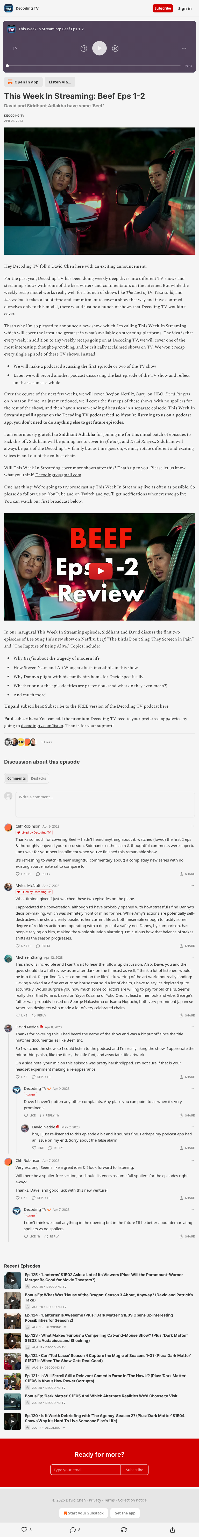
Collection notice (132, 1500)
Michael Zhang (29, 957)
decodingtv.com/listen (42, 725)
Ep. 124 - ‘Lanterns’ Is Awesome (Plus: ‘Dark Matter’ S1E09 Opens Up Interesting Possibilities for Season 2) (99, 1318)
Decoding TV (14, 115)
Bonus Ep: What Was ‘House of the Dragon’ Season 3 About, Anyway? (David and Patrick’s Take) (109, 1297)
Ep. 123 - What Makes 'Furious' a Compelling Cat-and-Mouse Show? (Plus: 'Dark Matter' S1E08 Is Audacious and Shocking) (106, 1338)
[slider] (94, 65)
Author (30, 1095)
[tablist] (26, 778)
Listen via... (60, 81)
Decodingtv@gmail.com (58, 475)
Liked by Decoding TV (36, 832)
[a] (12, 1280)
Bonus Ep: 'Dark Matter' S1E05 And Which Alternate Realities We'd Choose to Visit (101, 1395)
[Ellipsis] (192, 826)
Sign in (185, 8)
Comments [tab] (16, 778)
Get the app (125, 1513)
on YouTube (54, 494)
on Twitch (85, 494)
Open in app (27, 81)
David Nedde (27, 1026)
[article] (99, 1280)
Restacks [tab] (38, 778)
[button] (15, 48)
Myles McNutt (28, 885)
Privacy (95, 1500)
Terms (109, 1500)
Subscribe (163, 8)
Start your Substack (86, 1513)
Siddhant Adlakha (77, 434)
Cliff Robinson (28, 826)
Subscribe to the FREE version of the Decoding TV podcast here (106, 706)
